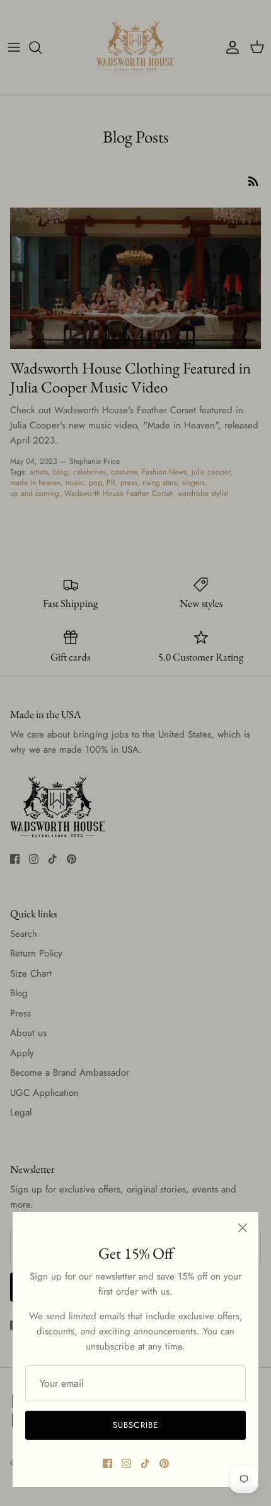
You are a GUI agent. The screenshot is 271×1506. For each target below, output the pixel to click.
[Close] (243, 1228)
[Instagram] (126, 1463)
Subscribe (135, 1425)
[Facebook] (107, 1463)
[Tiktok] (145, 1463)
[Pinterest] (164, 1463)
